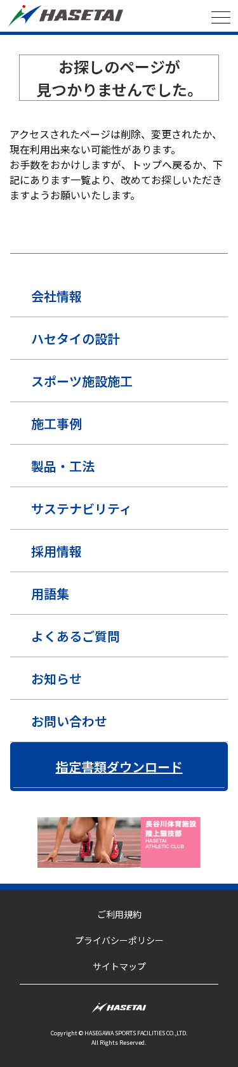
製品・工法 (63, 466)
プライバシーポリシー (119, 940)
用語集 (50, 593)
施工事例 (56, 423)
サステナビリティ (81, 508)
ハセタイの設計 (75, 338)
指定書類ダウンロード (119, 766)
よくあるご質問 (75, 636)
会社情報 (56, 296)
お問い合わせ (69, 721)
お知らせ (56, 678)
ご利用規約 (119, 914)
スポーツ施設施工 (82, 381)
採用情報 (56, 551)
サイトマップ (119, 966)
